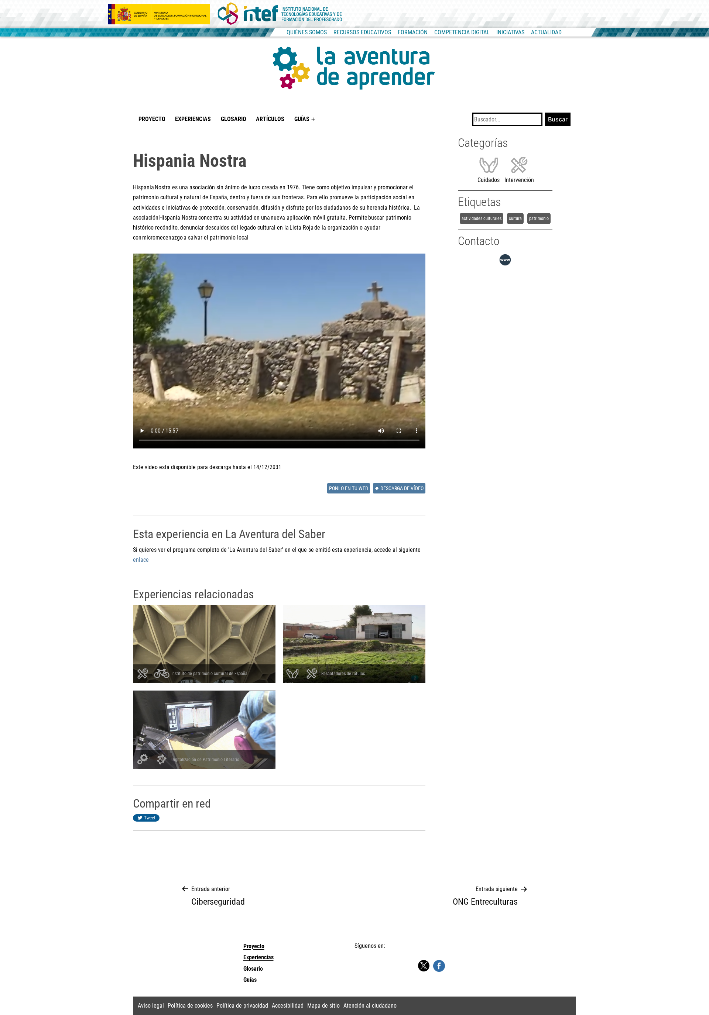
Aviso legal (151, 1005)
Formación (413, 32)
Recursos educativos (362, 32)
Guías (301, 119)
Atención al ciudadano (370, 1005)
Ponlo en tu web (348, 488)
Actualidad (546, 32)
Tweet (149, 817)
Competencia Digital (462, 32)
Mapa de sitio (323, 1005)
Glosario (233, 119)
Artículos (270, 119)
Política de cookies (190, 1005)
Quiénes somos (307, 32)
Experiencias (193, 119)
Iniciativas (510, 32)
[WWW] (505, 265)
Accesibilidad (288, 1005)
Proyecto (151, 119)
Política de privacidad (242, 1005)
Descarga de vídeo (402, 488)
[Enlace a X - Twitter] (423, 966)
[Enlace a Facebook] (439, 965)
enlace (141, 559)
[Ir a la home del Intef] (280, 14)
